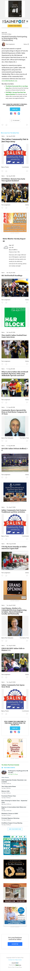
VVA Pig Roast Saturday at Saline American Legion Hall (14, 547)
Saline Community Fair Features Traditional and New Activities (14, 511)
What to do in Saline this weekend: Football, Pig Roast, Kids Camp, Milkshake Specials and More (15, 373)
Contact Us (11, 960)
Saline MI (4, 32)
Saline (3, 136)
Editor (26, 44)
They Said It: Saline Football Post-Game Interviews (14, 336)
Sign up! (15, 109)
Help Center (18, 960)
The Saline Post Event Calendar (10, 765)
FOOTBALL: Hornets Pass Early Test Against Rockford (13, 180)
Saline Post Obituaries (7, 438)
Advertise (15, 944)
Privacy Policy (18, 967)
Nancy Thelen (5, 167)
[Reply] (7, 124)
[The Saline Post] (13, 21)
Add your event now (15, 829)
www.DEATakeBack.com (9, 81)
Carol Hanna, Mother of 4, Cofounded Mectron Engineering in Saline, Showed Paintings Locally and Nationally (14, 611)
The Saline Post (24, 438)
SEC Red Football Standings (12, 275)
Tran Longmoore (10, 44)
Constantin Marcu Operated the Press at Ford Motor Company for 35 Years (14, 412)
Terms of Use (11, 967)
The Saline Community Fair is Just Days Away (15, 140)
